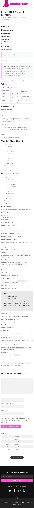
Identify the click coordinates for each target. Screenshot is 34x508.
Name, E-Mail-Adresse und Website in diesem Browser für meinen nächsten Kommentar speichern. (15, 420)
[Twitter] (10, 490)
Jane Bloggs (4, 101)
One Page (19, 363)
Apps (14, 363)
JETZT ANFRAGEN (17, 457)
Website (3, 410)
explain (14, 137)
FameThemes (5, 19)
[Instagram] (24, 490)
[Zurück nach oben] (17, 498)
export (17, 365)
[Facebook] (14, 490)
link (13, 225)
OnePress (24, 502)
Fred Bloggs (4, 97)
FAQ (31, 209)
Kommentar (5, 377)
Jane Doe (5, 94)
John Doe (5, 91)
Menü (31, 3)
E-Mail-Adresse (6, 403)
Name (3, 397)
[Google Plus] (19, 490)
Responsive (26, 363)
